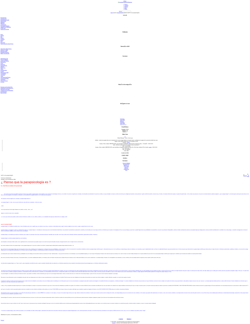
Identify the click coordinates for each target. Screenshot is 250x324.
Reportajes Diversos (5, 52)
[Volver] (2, 320)
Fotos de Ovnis (123, 122)
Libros (2, 69)
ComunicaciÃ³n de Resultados (7, 90)
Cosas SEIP (126, 166)
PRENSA (3, 23)
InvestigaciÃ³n (126, 164)
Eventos (2, 71)
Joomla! (113, 322)
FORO (125, 9)
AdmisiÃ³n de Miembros (6, 27)
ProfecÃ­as (3, 64)
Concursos (3, 75)
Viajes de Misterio (4, 59)
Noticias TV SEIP (4, 50)
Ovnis (2, 63)
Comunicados (3, 24)
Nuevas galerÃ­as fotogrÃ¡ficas (7, 43)
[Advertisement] (125, 97)
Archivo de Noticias (5, 60)
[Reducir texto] (125, 2)
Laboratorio (3, 79)
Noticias (126, 6)
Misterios (2, 66)
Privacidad (3, 42)
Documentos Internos (5, 25)
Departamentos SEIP (5, 20)
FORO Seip (3, 28)
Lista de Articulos (4, 80)
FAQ (2, 41)
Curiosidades (3, 73)
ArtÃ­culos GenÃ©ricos (5, 77)
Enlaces (126, 4)
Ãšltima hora (126, 169)
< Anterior (120, 319)
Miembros (3, 22)
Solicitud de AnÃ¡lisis (5, 89)
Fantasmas (122, 117)
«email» (128, 142)
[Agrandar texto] (120, 2)
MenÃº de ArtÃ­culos (5, 53)
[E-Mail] (248, 175)
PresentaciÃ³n (3, 17)
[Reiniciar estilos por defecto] (129, 2)
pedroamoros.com (4, 58)
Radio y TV (3, 68)
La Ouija (2, 82)
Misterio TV (126, 165)
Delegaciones (3, 21)
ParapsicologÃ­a (120, 12)
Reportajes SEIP (4, 51)
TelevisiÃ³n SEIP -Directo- (6, 48)
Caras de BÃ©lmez (5, 78)
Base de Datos (3, 92)
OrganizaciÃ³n (4, 18)
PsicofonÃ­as (3, 62)
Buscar (2, 40)
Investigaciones (4, 70)
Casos (2, 76)
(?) (125, 136)
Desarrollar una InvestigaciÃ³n (7, 88)
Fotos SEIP (122, 118)
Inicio (125, 8)
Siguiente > (129, 319)
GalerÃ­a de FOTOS (5, 29)
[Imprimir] (245, 175)
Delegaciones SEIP (4, 72)
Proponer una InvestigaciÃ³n (6, 87)
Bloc (1, 36)
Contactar (126, 5)
